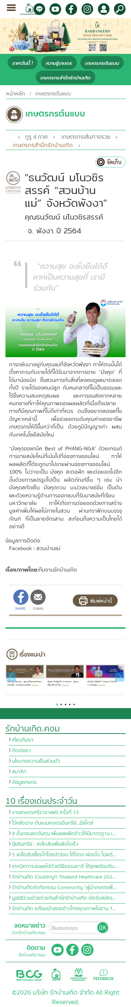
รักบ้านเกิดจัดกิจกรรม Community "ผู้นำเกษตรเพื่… (64, 888)
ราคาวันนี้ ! (22, 63)
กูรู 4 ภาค (36, 137)
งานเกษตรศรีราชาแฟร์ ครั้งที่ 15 (45, 813)
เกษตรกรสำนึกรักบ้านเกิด (65, 77)
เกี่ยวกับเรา (22, 740)
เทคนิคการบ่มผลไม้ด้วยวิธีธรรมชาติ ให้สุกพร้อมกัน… (64, 866)
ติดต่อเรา (21, 751)
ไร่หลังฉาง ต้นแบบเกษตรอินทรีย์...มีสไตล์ (52, 823)
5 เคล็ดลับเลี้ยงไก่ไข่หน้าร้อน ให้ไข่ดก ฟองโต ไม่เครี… (64, 855)
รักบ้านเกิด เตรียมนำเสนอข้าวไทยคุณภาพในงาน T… (64, 909)
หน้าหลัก (15, 93)
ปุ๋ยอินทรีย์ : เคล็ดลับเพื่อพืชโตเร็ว (45, 844)
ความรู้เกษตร (59, 63)
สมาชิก (19, 772)
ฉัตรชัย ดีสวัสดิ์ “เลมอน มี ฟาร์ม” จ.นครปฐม (102, 683)
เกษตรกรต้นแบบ (102, 63)
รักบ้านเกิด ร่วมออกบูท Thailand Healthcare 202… (64, 877)
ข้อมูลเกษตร (24, 782)
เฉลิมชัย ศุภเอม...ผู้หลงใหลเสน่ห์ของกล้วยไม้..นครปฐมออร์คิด (24, 683)
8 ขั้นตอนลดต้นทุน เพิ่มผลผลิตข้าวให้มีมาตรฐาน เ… (64, 834)
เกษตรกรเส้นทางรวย (85, 137)
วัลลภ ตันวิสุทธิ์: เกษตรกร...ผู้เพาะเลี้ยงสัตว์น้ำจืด (63, 683)
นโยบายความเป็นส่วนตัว (36, 761)
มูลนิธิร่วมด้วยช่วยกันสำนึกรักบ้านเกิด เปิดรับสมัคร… (64, 898)
